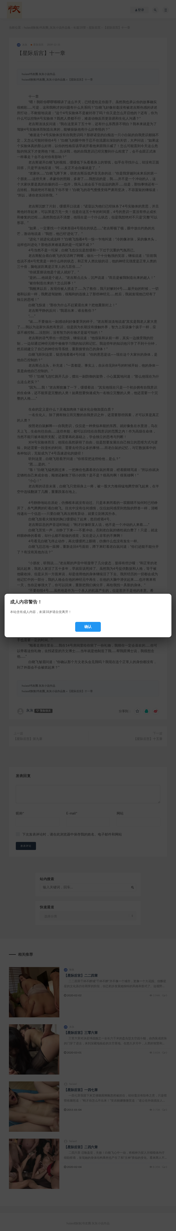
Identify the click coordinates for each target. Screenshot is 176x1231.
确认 (88, 627)
